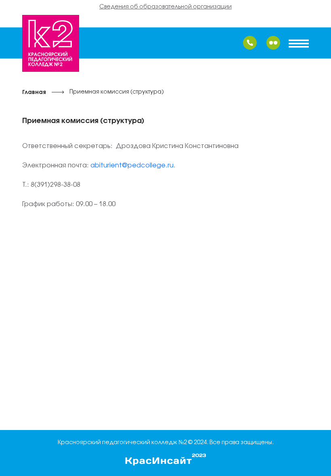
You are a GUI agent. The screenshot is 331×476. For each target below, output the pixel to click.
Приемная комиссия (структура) (116, 92)
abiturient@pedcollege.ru (132, 166)
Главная (34, 92)
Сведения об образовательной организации (165, 7)
